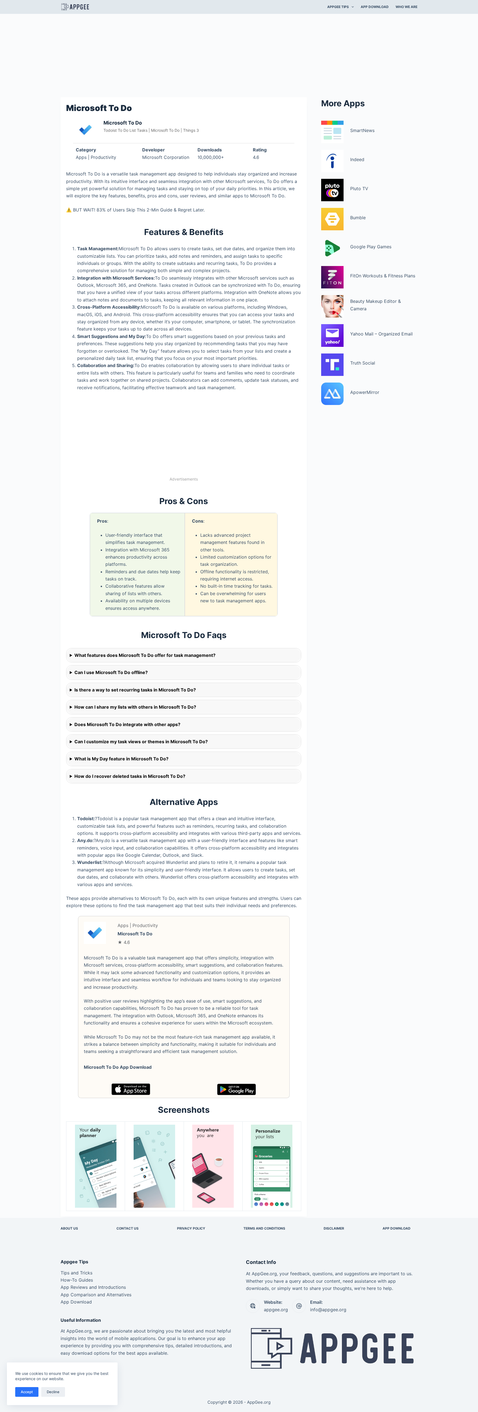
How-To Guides (77, 1280)
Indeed (357, 159)
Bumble (358, 217)
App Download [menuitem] (375, 7)
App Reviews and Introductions (93, 1287)
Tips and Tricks (76, 1273)
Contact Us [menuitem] (127, 1228)
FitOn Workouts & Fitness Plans (382, 275)
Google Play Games (370, 246)
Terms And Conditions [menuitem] (264, 1228)
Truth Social (362, 363)
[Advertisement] (239, 55)
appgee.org (276, 1309)
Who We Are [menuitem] (406, 7)
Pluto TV (359, 188)
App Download (76, 1302)
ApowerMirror (364, 392)
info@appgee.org (328, 1309)
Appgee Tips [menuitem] (338, 7)
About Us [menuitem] (69, 1228)
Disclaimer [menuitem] (334, 1228)
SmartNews (362, 130)
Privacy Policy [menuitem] (191, 1228)
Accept (27, 1392)
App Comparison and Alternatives (96, 1294)
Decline (53, 1392)
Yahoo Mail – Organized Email (381, 334)
